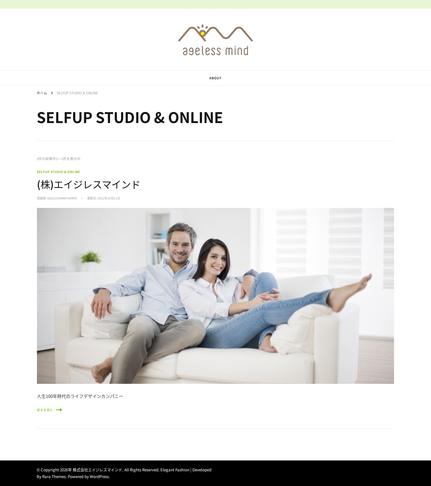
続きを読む (45, 410)
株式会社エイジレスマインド (97, 469)
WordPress (99, 476)
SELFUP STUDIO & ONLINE (58, 171)
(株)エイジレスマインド (88, 184)
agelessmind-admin (62, 198)
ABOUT (215, 77)
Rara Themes (54, 476)
